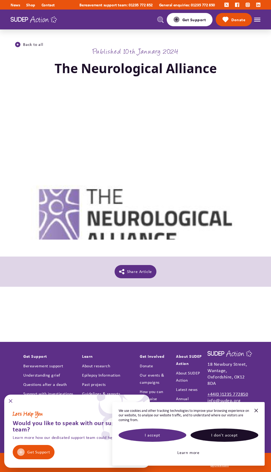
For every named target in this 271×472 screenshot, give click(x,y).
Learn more (188, 452)
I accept (152, 435)
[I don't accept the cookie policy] (256, 413)
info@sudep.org (223, 400)
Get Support (38, 452)
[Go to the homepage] (34, 19)
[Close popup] (10, 403)
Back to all (33, 44)
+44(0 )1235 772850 (227, 394)
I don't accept (224, 435)
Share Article (139, 271)
